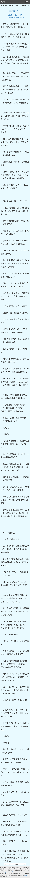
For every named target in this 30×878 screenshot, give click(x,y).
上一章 (8, 864)
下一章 (21, 864)
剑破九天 (16, 11)
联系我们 (26, 875)
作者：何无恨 (15, 15)
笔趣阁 (3, 2)
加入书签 (16, 17)
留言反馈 (22, 17)
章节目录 (16, 864)
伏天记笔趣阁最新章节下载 (6, 872)
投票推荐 (10, 17)
